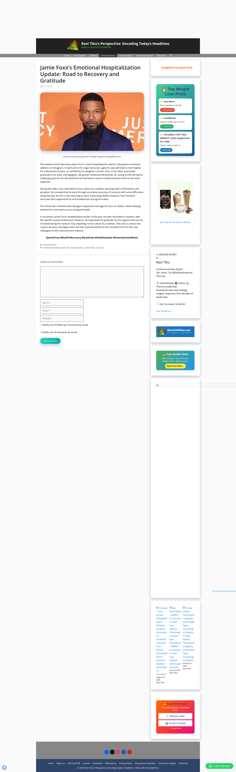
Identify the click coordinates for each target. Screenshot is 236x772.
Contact (86, 763)
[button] (219, 766)
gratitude (65, 247)
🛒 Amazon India (175, 716)
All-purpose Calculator (145, 763)
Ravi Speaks (79, 55)
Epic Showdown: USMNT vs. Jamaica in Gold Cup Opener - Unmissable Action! (175, 653)
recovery (100, 247)
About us (61, 763)
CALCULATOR (74, 763)
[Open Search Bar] (171, 55)
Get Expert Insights (167, 763)
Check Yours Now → (175, 366)
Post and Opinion (144, 55)
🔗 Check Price (167, 110)
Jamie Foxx (90, 247)
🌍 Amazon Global (175, 723)
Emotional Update (51, 247)
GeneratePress (152, 767)
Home (67, 55)
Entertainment (108, 55)
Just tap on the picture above (175, 222)
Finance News (125, 55)
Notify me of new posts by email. (59, 332)
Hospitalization (77, 247)
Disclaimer (98, 763)
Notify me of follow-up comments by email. (65, 324)
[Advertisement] (118, 19)
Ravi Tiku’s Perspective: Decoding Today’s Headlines (125, 43)
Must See (161, 55)
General (93, 55)
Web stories (110, 763)
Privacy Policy (125, 763)
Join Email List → (165, 311)
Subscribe (183, 763)
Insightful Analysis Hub (178, 67)
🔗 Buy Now (166, 150)
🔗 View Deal (167, 126)
